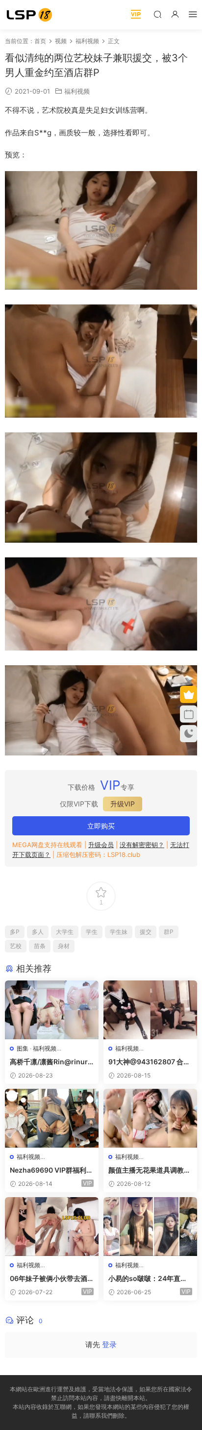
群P (169, 931)
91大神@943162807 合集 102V (149, 1062)
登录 (109, 1344)
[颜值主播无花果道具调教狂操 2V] (150, 1118)
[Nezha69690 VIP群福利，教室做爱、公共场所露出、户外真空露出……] (52, 1118)
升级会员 (101, 845)
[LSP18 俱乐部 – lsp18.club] (29, 14)
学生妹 (118, 931)
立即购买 (101, 826)
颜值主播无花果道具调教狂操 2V (149, 1170)
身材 (64, 946)
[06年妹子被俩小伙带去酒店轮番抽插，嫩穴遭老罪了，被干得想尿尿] (52, 1226)
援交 (146, 931)
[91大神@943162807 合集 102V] (150, 1009)
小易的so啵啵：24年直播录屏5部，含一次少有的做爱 (148, 1278)
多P (15, 931)
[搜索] (157, 14)
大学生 (65, 931)
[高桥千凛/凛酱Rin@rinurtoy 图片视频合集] (52, 1009)
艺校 (16, 946)
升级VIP (122, 804)
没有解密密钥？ (142, 845)
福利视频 (77, 91)
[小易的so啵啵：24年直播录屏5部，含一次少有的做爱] (150, 1226)
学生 (92, 931)
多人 (38, 931)
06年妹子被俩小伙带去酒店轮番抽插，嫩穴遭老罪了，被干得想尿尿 (48, 1278)
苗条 (40, 946)
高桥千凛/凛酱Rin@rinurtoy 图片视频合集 (50, 1062)
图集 (22, 1048)
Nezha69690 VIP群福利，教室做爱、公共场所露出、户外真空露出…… (51, 1170)
